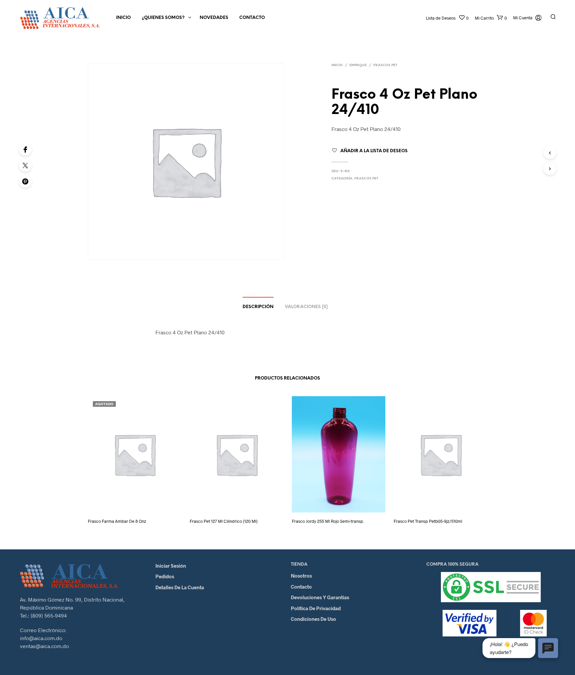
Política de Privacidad (316, 608)
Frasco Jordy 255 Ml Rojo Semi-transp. (328, 521)
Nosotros (301, 576)
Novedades (214, 18)
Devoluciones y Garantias (320, 597)
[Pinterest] (25, 181)
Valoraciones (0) (306, 307)
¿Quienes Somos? (163, 18)
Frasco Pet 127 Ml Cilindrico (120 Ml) (224, 521)
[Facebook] (25, 149)
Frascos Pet (385, 65)
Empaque (358, 65)
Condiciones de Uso (313, 619)
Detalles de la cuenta (179, 587)
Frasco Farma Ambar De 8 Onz (117, 521)
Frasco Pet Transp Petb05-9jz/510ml (428, 521)
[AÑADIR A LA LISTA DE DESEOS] (141, 503)
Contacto (252, 18)
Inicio (123, 18)
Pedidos (164, 576)
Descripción (258, 307)
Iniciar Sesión (170, 566)
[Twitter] (25, 165)
